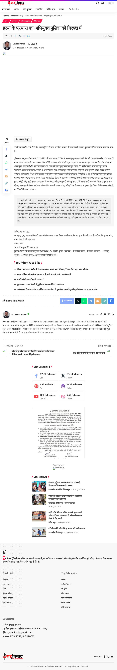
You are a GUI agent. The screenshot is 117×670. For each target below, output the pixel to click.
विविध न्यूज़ (37, 21)
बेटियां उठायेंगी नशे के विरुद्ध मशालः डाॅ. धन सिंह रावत (67, 528)
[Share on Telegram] (6, 169)
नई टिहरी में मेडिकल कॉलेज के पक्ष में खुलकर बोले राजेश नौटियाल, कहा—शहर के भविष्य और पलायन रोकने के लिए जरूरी (65, 515)
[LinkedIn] (113, 314)
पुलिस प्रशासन (25, 21)
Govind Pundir (19, 43)
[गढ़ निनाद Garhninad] (16, 3)
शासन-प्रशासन (70, 503)
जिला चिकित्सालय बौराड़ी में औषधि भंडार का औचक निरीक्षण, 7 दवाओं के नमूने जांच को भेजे (52, 269)
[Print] (28, 36)
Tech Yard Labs (83, 666)
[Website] (97, 314)
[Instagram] (109, 314)
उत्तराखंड (15, 21)
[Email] (6, 176)
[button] (5, 3)
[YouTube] (104, 314)
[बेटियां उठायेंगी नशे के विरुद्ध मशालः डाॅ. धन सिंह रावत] (39, 532)
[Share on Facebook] (15, 36)
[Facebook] (101, 314)
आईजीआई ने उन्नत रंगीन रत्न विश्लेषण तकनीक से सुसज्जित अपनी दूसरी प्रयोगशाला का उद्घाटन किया (57, 289)
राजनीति (59, 489)
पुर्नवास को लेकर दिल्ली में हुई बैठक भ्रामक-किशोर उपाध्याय (40, 284)
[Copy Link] (24, 36)
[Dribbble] (72, 397)
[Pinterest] (45, 386)
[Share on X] (20, 36)
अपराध (6, 21)
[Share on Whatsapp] (6, 162)
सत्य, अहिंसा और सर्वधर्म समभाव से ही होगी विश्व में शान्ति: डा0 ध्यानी (44, 274)
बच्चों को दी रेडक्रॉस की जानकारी (30, 279)
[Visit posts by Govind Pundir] (7, 45)
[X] (72, 376)
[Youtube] (45, 397)
